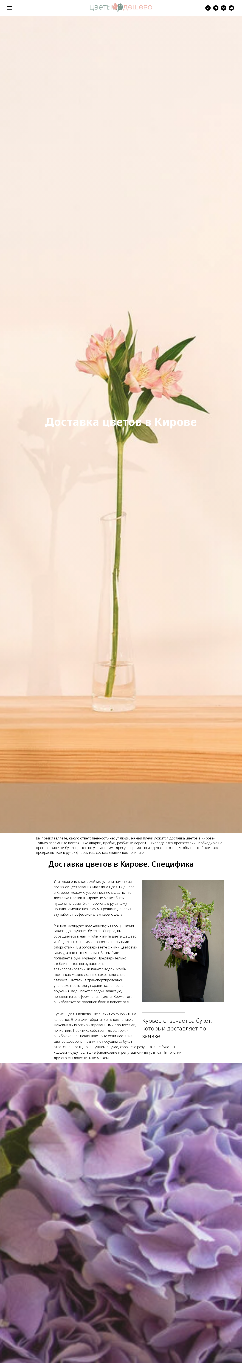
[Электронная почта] (231, 9)
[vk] (208, 9)
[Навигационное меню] (9, 8)
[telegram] (215, 9)
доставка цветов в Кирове (191, 838)
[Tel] (223, 9)
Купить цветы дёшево (72, 1014)
